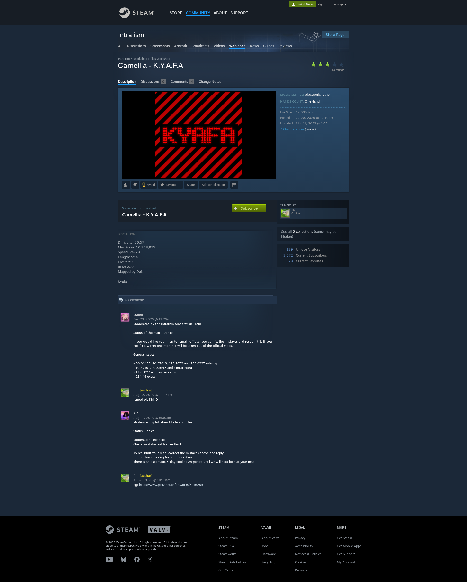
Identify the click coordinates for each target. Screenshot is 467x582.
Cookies (300, 562)
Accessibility (304, 546)
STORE (176, 12)
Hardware (268, 554)
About (220, 12)
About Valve (270, 538)
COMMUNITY (198, 12)
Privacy (300, 538)
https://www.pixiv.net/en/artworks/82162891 (172, 485)
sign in (322, 4)
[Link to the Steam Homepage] (136, 17)
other (327, 94)
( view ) (310, 129)
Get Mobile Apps (349, 546)
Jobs (264, 546)
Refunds (301, 570)
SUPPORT (239, 12)
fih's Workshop (160, 59)
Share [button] (191, 185)
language (337, 4)
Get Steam (344, 538)
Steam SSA (226, 546)
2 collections (303, 231)
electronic (313, 94)
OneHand (312, 101)
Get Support (346, 554)
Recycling (268, 562)
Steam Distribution (232, 562)
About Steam (228, 538)
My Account (346, 562)
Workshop (140, 59)
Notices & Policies (308, 554)
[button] (126, 185)
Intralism (124, 59)
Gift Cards (225, 570)
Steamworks (227, 554)
